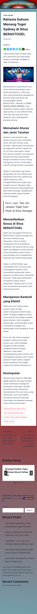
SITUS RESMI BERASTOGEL (14, 413)
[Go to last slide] (5, 473)
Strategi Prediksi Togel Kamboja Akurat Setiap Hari (16, 472)
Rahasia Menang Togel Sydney (15, 409)
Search (5, 507)
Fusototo (17, 567)
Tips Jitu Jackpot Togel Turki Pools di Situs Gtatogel (18, 206)
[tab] (14, 482)
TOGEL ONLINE (8, 15)
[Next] (31, 473)
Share (27, 49)
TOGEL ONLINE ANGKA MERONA (15, 417)
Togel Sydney (9, 421)
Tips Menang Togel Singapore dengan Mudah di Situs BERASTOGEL (28, 439)
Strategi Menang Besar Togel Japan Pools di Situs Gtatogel (9, 438)
